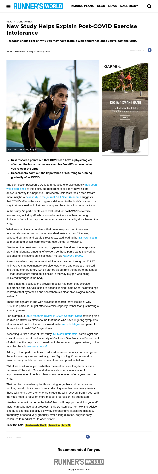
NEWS (112, 6)
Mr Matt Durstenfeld (65, 334)
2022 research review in (54, 315)
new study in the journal (53, 197)
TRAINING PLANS (81, 6)
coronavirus (54, 425)
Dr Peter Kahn (88, 237)
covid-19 (66, 425)
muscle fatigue (71, 324)
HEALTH (10, 21)
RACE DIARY (129, 6)
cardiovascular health (36, 425)
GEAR (101, 6)
